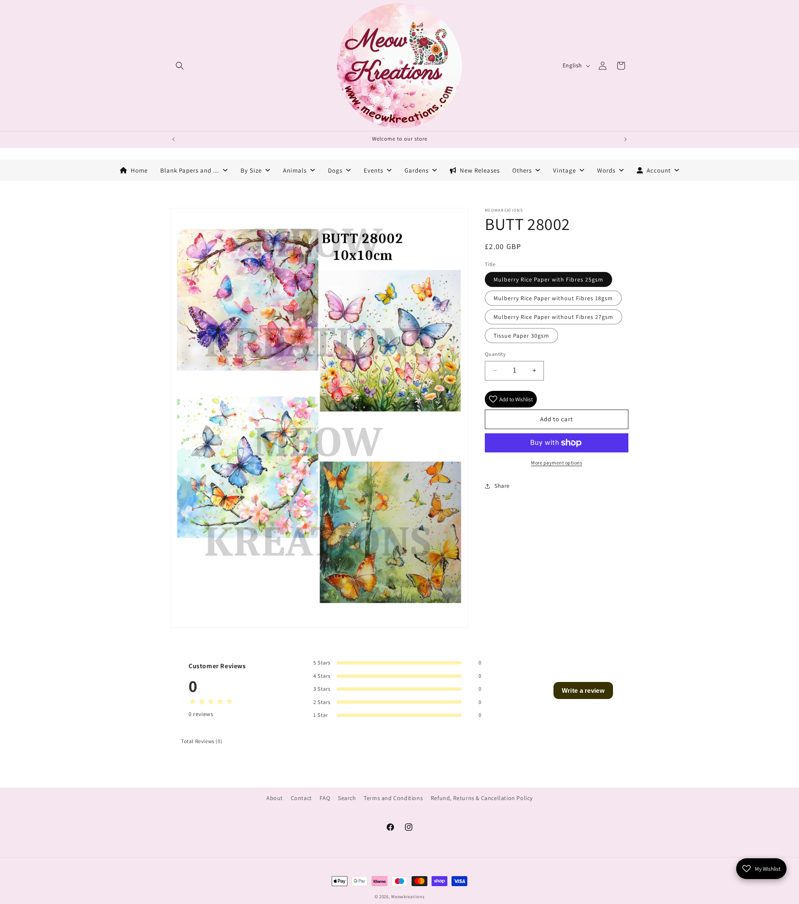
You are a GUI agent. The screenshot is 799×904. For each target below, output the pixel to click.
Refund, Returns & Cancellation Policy (482, 798)
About (274, 798)
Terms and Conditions (393, 798)
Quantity (495, 354)
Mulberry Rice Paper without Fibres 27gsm (553, 317)
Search (347, 798)
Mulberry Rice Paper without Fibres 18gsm (553, 298)
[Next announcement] (625, 139)
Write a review (583, 690)
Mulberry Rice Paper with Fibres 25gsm (548, 279)
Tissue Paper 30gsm (521, 335)
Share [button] (502, 485)
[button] (180, 66)
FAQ (325, 798)
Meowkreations (407, 896)
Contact (301, 798)
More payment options (556, 462)
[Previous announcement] (173, 139)
